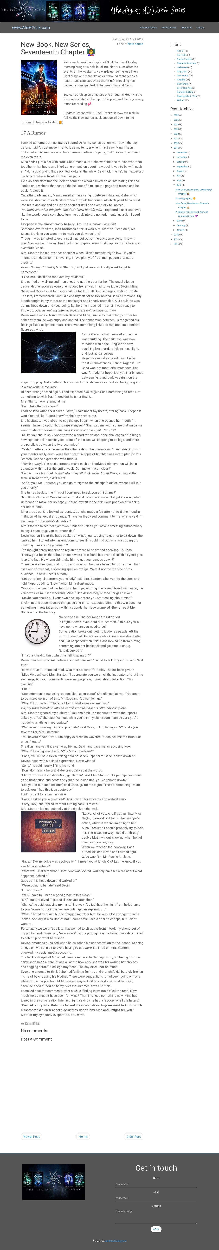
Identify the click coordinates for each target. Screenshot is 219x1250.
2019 (176, 147)
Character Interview (186, 63)
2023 (176, 129)
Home (83, 1136)
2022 (176, 133)
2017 (176, 239)
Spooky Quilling (185, 92)
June (179, 180)
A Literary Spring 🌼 (186, 198)
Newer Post (31, 1136)
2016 (176, 244)
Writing (180, 100)
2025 (176, 120)
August (180, 171)
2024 (176, 124)
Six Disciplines (184, 88)
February (181, 225)
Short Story (182, 83)
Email (156, 1192)
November (182, 157)
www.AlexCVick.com (31, 27)
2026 (176, 115)
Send (156, 1229)
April (179, 185)
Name (156, 1178)
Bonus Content (169, 27)
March (180, 220)
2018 (176, 234)
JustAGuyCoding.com (115, 1241)
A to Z (180, 51)
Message (156, 1205)
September (182, 166)
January (181, 230)
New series (135, 44)
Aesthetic (182, 55)
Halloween (182, 67)
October (181, 162)
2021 (176, 138)
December (182, 152)
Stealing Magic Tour (187, 96)
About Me (186, 27)
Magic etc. (182, 71)
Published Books (148, 27)
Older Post (133, 1136)
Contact (200, 27)
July (179, 175)
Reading (181, 79)
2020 (176, 143)
